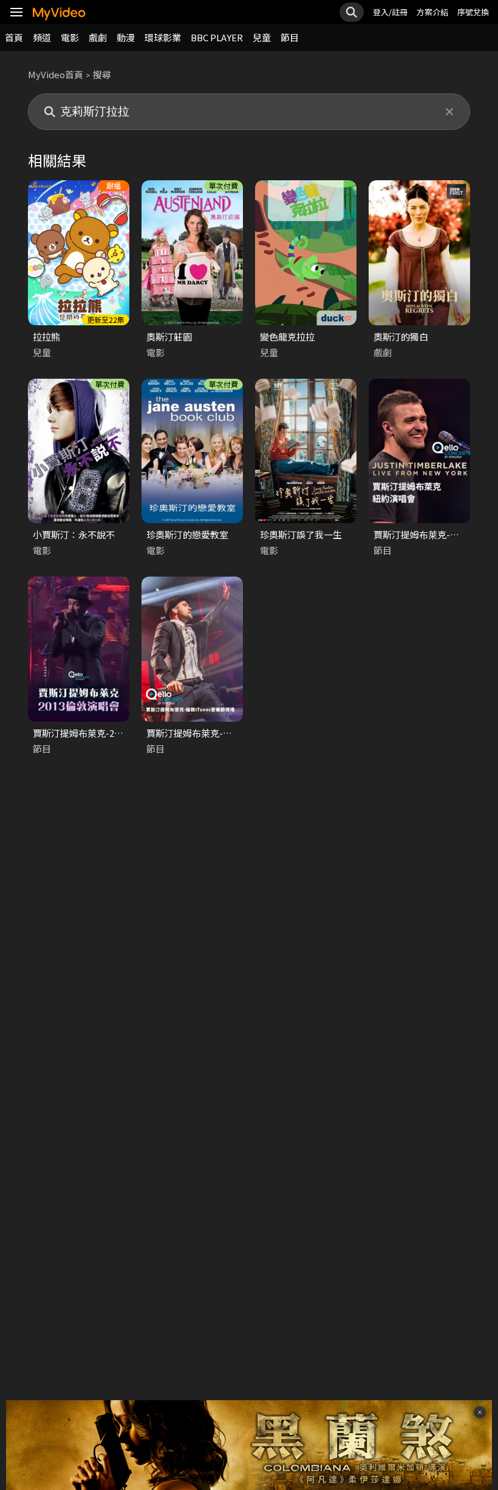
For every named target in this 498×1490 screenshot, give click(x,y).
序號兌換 (473, 12)
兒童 (262, 37)
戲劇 (98, 37)
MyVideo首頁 (55, 74)
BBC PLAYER (217, 37)
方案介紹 (432, 12)
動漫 (126, 37)
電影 (70, 37)
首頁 (14, 37)
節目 (290, 37)
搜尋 (102, 74)
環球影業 (163, 37)
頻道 (42, 37)
